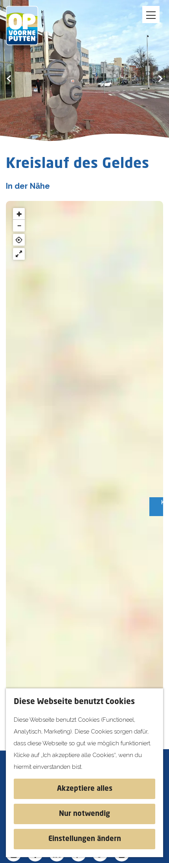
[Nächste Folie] (160, 78)
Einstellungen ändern (84, 839)
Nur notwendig (84, 813)
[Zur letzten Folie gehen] (9, 78)
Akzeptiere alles (84, 788)
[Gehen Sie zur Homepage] (27, 25)
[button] (19, 214)
